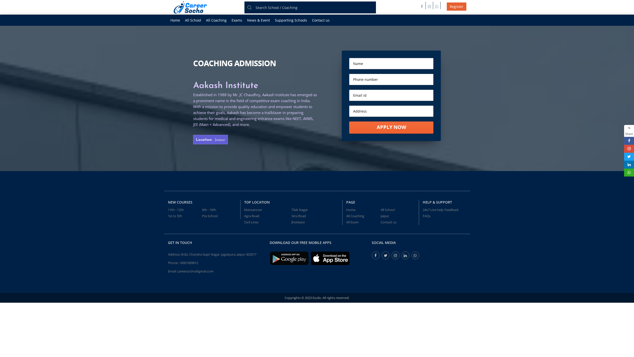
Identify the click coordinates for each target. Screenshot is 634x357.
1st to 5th (175, 216)
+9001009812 (188, 263)
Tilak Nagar (299, 210)
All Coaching (216, 20)
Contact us (321, 20)
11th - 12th (176, 210)
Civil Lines (251, 222)
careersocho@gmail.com (195, 271)
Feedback (452, 210)
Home (175, 20)
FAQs (426, 216)
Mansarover (253, 210)
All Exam (352, 222)
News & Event (258, 20)
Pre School (210, 216)
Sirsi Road (298, 216)
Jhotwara (298, 222)
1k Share (629, 131)
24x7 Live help (433, 210)
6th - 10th (209, 210)
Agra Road (251, 216)
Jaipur (385, 216)
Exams (237, 20)
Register (456, 6)
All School (193, 20)
